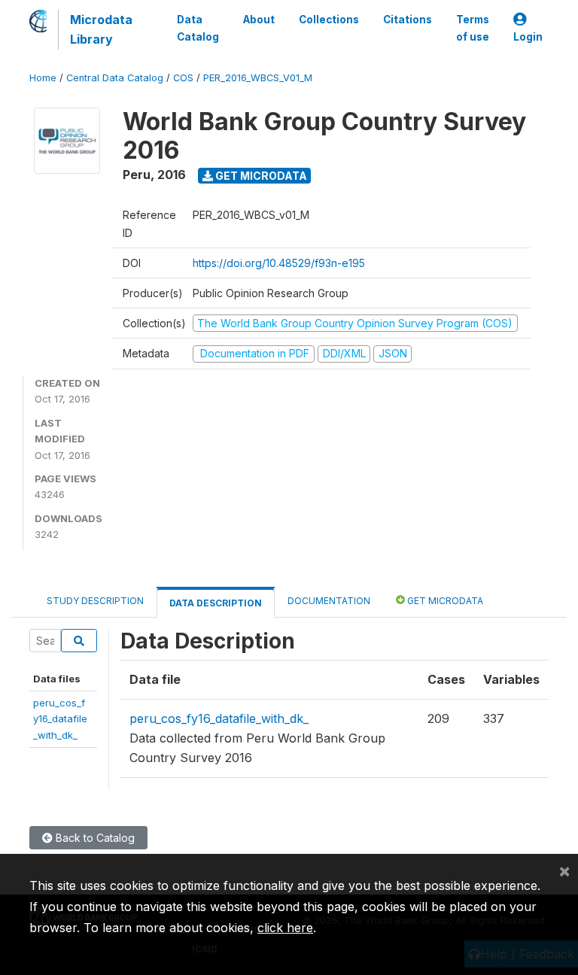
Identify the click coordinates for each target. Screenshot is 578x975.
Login (528, 37)
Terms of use (472, 28)
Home (42, 78)
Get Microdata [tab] (444, 600)
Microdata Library (101, 29)
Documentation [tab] (328, 600)
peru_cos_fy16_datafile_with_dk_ (60, 719)
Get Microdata (260, 175)
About (259, 20)
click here (285, 927)
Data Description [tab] (215, 603)
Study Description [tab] (95, 600)
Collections (329, 20)
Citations (407, 20)
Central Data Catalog (114, 78)
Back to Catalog (94, 837)
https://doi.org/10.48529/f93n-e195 (279, 263)
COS (183, 78)
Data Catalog (198, 28)
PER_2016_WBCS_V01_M (257, 78)
